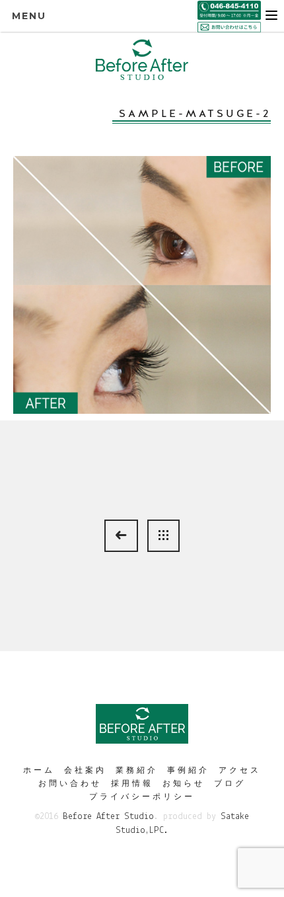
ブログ (230, 783)
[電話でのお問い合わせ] (229, 9)
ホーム (39, 770)
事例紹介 (188, 770)
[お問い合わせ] (229, 26)
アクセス (240, 770)
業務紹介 (137, 770)
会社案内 (85, 770)
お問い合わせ (70, 783)
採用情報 (132, 783)
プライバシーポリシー (142, 796)
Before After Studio (108, 817)
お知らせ (183, 783)
